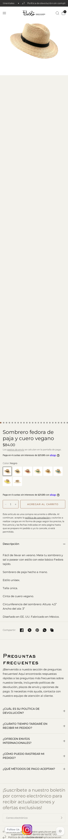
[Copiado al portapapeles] (51, 630)
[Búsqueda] (57, 13)
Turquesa (58, 471)
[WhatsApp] (44, 630)
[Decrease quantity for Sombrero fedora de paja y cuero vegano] (5, 504)
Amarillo (7, 481)
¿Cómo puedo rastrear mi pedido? (23, 756)
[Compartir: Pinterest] (37, 630)
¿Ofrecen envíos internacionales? (17, 741)
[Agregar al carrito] (42, 504)
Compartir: (9, 630)
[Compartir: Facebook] (21, 630)
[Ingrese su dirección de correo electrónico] (61, 817)
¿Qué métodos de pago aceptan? (29, 769)
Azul (17, 471)
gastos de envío (15, 449)
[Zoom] (34, 41)
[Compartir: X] (29, 630)
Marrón (47, 471)
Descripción (11, 544)
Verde (37, 471)
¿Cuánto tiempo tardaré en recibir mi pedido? (25, 726)
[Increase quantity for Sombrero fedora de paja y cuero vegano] (15, 504)
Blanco (17, 481)
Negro (7, 471)
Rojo (27, 471)
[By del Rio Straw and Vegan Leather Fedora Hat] (34, 216)
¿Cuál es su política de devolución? (21, 711)
